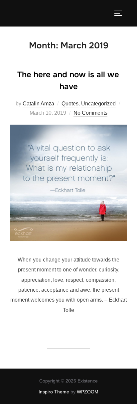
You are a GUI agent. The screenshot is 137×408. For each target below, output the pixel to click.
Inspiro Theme (54, 391)
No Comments (90, 113)
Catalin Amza (38, 103)
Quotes (70, 103)
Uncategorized (98, 103)
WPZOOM (87, 391)
